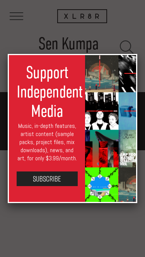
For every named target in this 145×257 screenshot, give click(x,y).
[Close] (137, 54)
